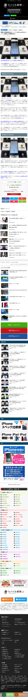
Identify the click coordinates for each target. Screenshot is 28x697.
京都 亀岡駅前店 (5, 558)
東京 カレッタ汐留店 (19, 525)
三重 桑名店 (17, 547)
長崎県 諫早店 (17, 570)
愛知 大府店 (17, 545)
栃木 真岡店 (17, 523)
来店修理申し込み (5, 653)
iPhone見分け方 (17, 666)
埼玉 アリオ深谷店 (18, 514)
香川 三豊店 (4, 565)
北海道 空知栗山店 (5, 496)
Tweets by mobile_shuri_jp (14, 484)
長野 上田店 (17, 532)
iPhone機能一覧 (5, 668)
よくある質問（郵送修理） (7, 656)
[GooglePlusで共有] (22, 198)
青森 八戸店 (17, 496)
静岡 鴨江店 (17, 534)
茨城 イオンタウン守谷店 (6, 521)
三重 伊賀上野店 (5, 549)
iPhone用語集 (4, 664)
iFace (3, 642)
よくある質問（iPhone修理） (20, 655)
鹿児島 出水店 (17, 572)
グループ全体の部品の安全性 (20, 622)
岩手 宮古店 (4, 501)
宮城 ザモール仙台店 (5, 505)
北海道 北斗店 (17, 494)
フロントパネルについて (6, 624)
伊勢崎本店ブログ (4, 29)
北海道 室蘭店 (4, 494)
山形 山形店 (17, 505)
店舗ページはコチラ (14, 325)
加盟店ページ (4, 688)
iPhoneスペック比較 (18, 668)
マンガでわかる (17, 620)
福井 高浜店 (17, 543)
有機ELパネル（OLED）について (20, 624)
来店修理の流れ (5, 649)
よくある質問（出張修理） (19, 656)
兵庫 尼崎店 (4, 556)
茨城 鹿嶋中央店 (18, 521)
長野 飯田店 (4, 534)
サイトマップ (21, 687)
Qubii (3, 643)
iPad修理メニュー (18, 632)
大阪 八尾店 (17, 554)
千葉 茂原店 (4, 527)
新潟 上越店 (4, 538)
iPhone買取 (17, 640)
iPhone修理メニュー (5, 632)
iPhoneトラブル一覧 (18, 664)
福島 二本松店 (4, 507)
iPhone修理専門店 (5, 60)
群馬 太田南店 (4, 514)
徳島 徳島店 (4, 563)
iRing (15, 642)
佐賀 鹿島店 (4, 570)
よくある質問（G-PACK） (6, 658)
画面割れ (13, 211)
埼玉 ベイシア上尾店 (19, 516)
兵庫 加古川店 (17, 556)
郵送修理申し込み (18, 653)
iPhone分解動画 (5, 666)
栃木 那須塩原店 (5, 525)
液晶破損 (8, 211)
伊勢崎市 (6, 63)
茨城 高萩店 (4, 523)
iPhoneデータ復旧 (18, 634)
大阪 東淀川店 (4, 554)
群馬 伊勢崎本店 (5, 512)
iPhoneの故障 (4, 176)
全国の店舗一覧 (14, 194)
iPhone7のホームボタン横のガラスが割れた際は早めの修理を (18, 264)
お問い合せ (17, 651)
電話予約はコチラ (14, 330)
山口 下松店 (17, 565)
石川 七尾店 (17, 538)
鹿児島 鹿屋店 (4, 572)
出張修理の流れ (5, 651)
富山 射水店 (4, 543)
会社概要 (3, 687)
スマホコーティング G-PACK (7, 640)
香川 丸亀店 (17, 563)
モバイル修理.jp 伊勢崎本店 (16, 60)
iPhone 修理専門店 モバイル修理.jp (19, 685)
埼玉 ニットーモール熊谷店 (7, 516)
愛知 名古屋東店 (5, 547)
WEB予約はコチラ (14, 336)
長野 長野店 (4, 532)
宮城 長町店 (17, 501)
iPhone (3, 211)
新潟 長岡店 (4, 536)
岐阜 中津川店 (4, 545)
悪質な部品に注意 (5, 622)
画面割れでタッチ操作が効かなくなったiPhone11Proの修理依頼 (10, 262)
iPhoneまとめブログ (5, 670)
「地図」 (22, 191)
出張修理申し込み (5, 655)
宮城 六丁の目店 (18, 503)
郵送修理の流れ (17, 649)
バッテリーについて (5, 626)
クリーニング (4, 620)
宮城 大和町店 (4, 503)
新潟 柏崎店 (17, 536)
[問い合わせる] (20, 693)
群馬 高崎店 (17, 512)
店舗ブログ (17, 670)
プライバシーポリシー (11, 687)
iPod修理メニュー (5, 634)
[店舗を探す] (8, 693)
